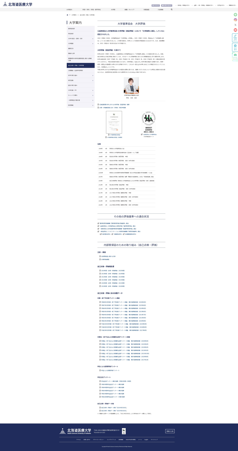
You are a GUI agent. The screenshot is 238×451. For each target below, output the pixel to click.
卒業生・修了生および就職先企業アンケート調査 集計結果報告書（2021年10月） (125, 353)
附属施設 (146, 10)
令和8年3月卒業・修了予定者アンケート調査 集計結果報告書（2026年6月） (124, 302)
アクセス (156, 5)
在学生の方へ (221, 5)
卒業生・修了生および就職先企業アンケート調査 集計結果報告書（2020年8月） (125, 356)
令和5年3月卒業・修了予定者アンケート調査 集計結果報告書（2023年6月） (124, 311)
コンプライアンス (111, 439)
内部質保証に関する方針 (108, 256)
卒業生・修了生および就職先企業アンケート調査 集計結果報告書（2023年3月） (125, 350)
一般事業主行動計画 (74, 100)
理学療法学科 (106, 234)
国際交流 (70, 48)
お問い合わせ (167, 5)
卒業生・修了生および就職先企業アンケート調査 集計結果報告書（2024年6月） (125, 347)
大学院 (113, 10)
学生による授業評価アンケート (110, 370)
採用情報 (70, 105)
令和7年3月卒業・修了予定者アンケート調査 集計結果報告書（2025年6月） (124, 305)
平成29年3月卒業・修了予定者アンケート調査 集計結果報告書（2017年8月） (124, 330)
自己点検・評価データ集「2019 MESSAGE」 (114, 411)
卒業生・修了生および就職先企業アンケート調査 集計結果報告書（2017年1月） (125, 360)
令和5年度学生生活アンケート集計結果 (112, 384)
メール (140, 439)
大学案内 (69, 10)
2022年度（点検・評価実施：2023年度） (113, 277)
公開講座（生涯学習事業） (76, 70)
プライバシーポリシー (98, 439)
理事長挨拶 (71, 28)
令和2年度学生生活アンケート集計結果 (112, 394)
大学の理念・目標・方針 (75, 38)
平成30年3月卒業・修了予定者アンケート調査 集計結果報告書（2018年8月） (124, 327)
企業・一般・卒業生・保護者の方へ (203, 5)
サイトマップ (154, 439)
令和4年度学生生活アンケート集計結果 (112, 387)
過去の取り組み (72, 85)
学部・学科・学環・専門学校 (91, 10)
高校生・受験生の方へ (184, 5)
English (146, 439)
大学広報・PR (72, 90)
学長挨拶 (70, 33)
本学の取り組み (72, 75)
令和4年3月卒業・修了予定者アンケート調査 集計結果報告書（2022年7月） (124, 315)
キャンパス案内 (72, 95)
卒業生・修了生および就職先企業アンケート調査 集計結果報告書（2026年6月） (125, 341)
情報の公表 (71, 53)
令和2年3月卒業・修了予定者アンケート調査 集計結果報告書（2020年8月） (124, 321)
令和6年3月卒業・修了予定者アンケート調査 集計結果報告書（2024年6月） (124, 308)
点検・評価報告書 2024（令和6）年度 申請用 (112, 107)
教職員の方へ (232, 5)
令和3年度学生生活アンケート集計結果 (112, 390)
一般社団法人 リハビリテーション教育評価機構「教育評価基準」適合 (120, 231)
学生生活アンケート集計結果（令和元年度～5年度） (116, 381)
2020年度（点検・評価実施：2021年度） (113, 283)
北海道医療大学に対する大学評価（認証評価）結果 (114, 104)
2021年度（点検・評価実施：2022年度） (113, 280)
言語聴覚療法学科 (130, 234)
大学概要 (70, 43)
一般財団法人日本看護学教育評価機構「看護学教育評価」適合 (118, 229)
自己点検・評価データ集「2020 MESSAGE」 (114, 408)
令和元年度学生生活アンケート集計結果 (113, 397)
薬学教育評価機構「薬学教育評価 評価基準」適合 (114, 223)
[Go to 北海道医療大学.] (69, 15)
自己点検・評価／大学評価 (76, 65)
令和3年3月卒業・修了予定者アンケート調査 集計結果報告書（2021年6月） (124, 318)
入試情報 (160, 10)
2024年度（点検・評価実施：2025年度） (113, 270)
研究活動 (70, 80)
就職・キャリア (129, 10)
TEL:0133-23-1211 (99, 432)
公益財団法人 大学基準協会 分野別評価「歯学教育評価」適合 (117, 226)
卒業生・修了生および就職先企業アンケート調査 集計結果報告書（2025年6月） (125, 344)
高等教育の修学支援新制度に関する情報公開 (80, 59)
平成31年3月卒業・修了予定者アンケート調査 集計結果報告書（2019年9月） (124, 324)
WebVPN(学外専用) (131, 439)
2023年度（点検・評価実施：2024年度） (113, 274)
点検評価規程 (105, 259)
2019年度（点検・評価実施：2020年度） (113, 286)
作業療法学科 (118, 234)
